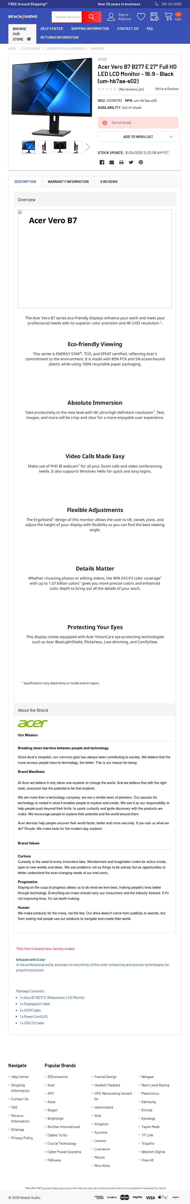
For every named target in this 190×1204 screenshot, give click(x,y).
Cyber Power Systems (64, 1151)
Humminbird (103, 1107)
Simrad (146, 1110)
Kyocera (100, 1132)
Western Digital (153, 1151)
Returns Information (60, 37)
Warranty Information (68, 181)
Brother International (64, 1126)
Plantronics (150, 1093)
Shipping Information (90, 28)
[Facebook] (102, 162)
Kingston (101, 1124)
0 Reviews (108, 181)
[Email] (112, 162)
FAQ (150, 28)
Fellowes (54, 1160)
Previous (16, 147)
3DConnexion (58, 1076)
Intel (97, 1115)
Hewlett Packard (107, 1085)
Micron (99, 1157)
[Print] (121, 162)
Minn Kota (102, 1165)
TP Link (147, 1135)
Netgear (147, 1076)
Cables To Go (57, 1135)
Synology (148, 1118)
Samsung (148, 1101)
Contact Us (127, 28)
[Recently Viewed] (157, 17)
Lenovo (100, 1140)
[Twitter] (131, 162)
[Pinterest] (141, 162)
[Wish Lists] (144, 17)
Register (124, 19)
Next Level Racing (155, 1085)
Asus (51, 1101)
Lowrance (102, 1149)
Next (87, 147)
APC (51, 1093)
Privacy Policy (22, 1137)
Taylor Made (150, 1126)
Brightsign (55, 1118)
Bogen (52, 1110)
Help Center (52, 28)
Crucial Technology (62, 1143)
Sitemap (17, 1129)
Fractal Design (105, 1076)
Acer (51, 1085)
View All (147, 1160)
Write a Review (167, 88)
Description (25, 181)
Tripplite (147, 1143)
